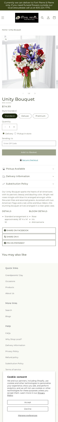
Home (4, 30)
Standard (10, 116)
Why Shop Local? (13, 339)
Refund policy (11, 357)
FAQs (8, 333)
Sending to (11, 138)
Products (9, 287)
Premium (41, 116)
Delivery (9, 133)
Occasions (10, 281)
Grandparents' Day (14, 275)
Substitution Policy (14, 363)
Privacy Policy (12, 351)
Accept (27, 402)
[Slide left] (23, 93)
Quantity (6, 121)
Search (8, 310)
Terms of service (13, 369)
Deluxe (25, 116)
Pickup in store (24, 133)
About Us (9, 293)
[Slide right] (35, 93)
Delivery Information (15, 345)
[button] (42, 18)
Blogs (8, 316)
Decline (27, 409)
